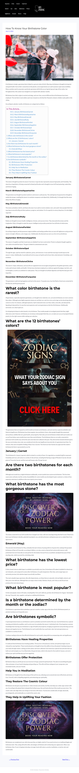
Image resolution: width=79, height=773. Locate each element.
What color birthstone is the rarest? (20, 136)
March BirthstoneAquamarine (24, 114)
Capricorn (24, 3)
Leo (11, 8)
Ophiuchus (21, 8)
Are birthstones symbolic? (17, 159)
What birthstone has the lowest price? (21, 151)
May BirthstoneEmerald (22, 117)
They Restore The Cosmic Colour (23, 170)
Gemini (6, 8)
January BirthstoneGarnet (23, 112)
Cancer (18, 3)
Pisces (28, 8)
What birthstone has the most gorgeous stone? (24, 146)
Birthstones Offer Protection (22, 165)
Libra (16, 8)
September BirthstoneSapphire (25, 125)
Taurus (19, 13)
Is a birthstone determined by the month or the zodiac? (27, 157)
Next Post (66, 759)
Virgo (24, 13)
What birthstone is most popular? (20, 154)
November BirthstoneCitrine (24, 130)
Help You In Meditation (20, 167)
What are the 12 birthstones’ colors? (21, 138)
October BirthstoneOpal (23, 128)
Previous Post (14, 759)
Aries (13, 3)
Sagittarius (7, 13)
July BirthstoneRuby (21, 120)
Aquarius (7, 3)
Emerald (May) (17, 149)
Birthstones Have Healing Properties (25, 162)
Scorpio (14, 13)
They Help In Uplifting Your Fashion (24, 173)
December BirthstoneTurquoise (25, 133)
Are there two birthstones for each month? (23, 144)
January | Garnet (18, 141)
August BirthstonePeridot (23, 122)
